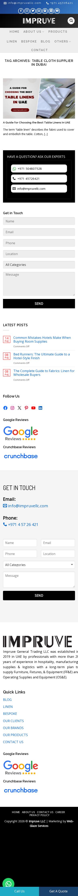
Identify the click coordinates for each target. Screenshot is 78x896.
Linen (12, 41)
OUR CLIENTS (13, 721)
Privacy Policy (40, 815)
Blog (45, 41)
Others (61, 41)
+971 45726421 (28, 179)
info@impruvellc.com (31, 189)
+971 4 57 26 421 (22, 524)
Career (60, 812)
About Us (32, 31)
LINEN (8, 706)
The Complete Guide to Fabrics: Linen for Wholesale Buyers (44, 373)
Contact (39, 50)
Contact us (45, 812)
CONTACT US (13, 742)
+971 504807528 (29, 168)
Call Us (19, 891)
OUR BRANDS (13, 728)
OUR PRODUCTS (15, 735)
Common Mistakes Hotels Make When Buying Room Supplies (42, 339)
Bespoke (29, 41)
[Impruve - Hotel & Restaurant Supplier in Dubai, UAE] (39, 20)
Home (14, 31)
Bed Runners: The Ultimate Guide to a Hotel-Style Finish (41, 356)
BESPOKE (10, 713)
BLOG (7, 699)
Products (57, 31)
